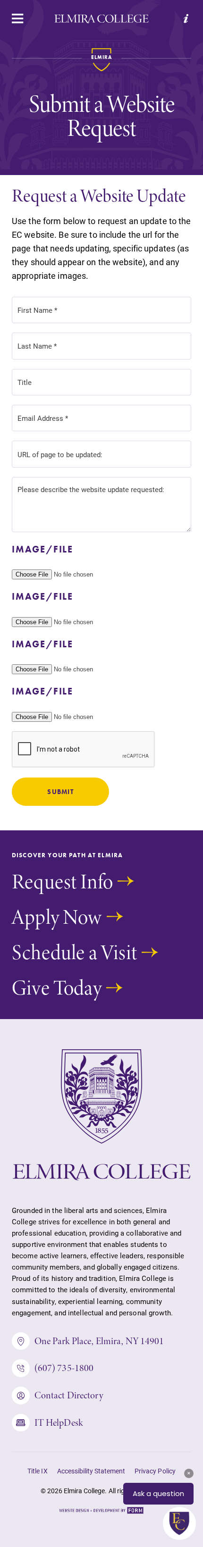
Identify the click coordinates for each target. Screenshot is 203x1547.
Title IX (37, 1471)
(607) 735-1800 (64, 1367)
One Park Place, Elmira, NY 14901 (99, 1340)
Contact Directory (68, 1395)
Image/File (42, 549)
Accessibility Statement (91, 1471)
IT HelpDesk (58, 1422)
